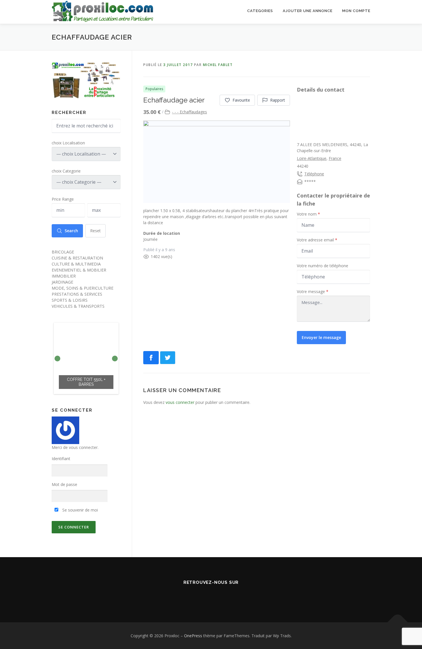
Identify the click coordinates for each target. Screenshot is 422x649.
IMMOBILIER (64, 276)
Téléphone (314, 174)
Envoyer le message (321, 337)
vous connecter (180, 402)
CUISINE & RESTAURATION (77, 258)
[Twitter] (211, 595)
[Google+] (227, 595)
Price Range (63, 199)
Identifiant (61, 458)
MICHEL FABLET (218, 64)
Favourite (241, 100)
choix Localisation (68, 143)
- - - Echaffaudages (189, 112)
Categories (260, 11)
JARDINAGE (62, 282)
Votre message (312, 291)
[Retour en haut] (398, 622)
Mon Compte (356, 11)
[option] (86, 358)
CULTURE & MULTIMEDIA (76, 264)
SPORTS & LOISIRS (70, 300)
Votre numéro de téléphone (322, 265)
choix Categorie (66, 171)
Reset (95, 230)
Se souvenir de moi (79, 510)
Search (71, 230)
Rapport (277, 100)
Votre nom (308, 214)
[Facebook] (195, 595)
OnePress (193, 635)
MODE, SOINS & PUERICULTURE (82, 288)
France (335, 158)
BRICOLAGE (63, 252)
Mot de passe (64, 484)
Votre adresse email (317, 240)
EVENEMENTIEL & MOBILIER (79, 270)
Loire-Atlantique (311, 158)
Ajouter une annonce (307, 11)
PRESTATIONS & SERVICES (77, 294)
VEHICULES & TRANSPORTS (78, 306)
